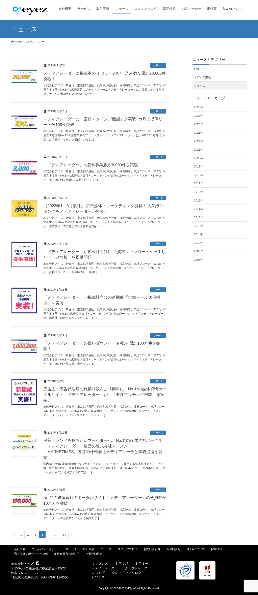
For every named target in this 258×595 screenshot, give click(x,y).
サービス (71, 549)
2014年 (198, 209)
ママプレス (100, 563)
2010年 (198, 242)
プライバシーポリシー (45, 549)
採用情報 (216, 549)
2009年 (198, 251)
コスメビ (98, 572)
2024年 (198, 124)
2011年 (198, 234)
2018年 (198, 175)
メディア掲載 (202, 77)
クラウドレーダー (138, 568)
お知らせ (199, 68)
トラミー (141, 563)
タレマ (117, 572)
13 (64, 534)
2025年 (198, 115)
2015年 (198, 200)
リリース (158, 65)
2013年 (198, 217)
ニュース (106, 549)
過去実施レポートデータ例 (31, 553)
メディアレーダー (105, 568)
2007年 (198, 259)
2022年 (198, 141)
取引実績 (88, 549)
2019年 (198, 166)
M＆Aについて (196, 549)
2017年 (198, 183)
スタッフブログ (127, 549)
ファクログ (133, 572)
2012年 (198, 225)
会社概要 (19, 549)
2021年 (198, 149)
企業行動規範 (93, 553)
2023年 (198, 132)
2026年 (198, 107)
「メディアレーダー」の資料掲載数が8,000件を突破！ (92, 165)
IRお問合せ (173, 549)
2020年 (198, 158)
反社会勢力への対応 (66, 553)
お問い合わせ (152, 549)
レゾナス (98, 577)
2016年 (198, 191)
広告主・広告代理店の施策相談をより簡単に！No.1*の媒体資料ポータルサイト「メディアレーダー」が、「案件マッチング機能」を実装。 (104, 394)
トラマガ (121, 563)
